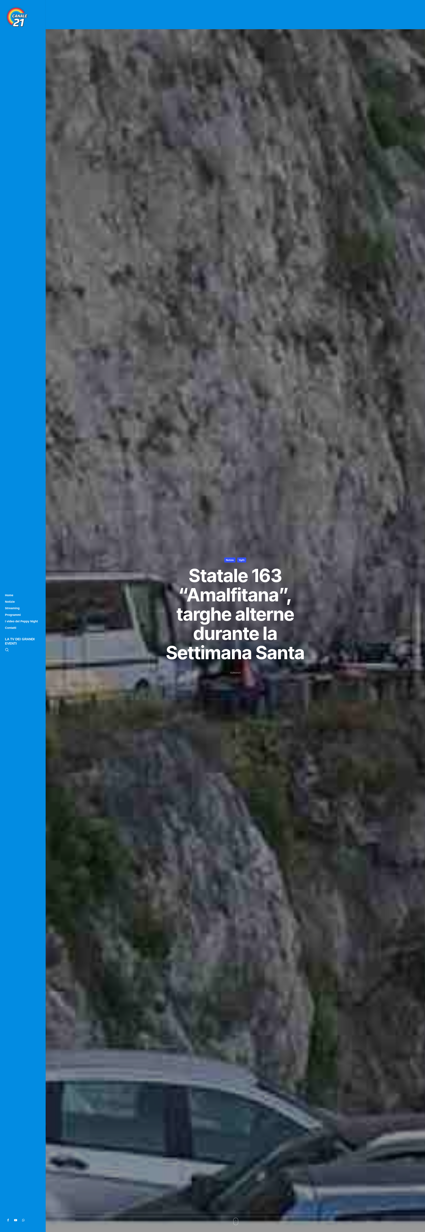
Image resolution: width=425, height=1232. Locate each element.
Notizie (230, 560)
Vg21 (242, 560)
